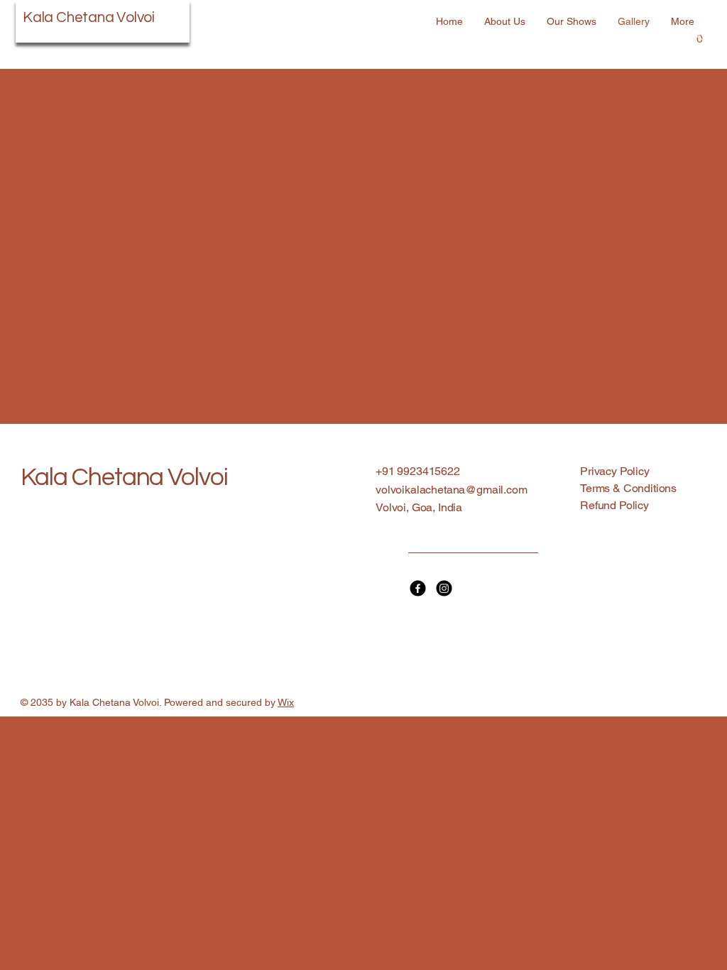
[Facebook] (417, 588)
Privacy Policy (615, 471)
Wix (286, 702)
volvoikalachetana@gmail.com (452, 489)
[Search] (696, 34)
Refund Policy (614, 505)
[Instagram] (444, 588)
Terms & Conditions (628, 488)
